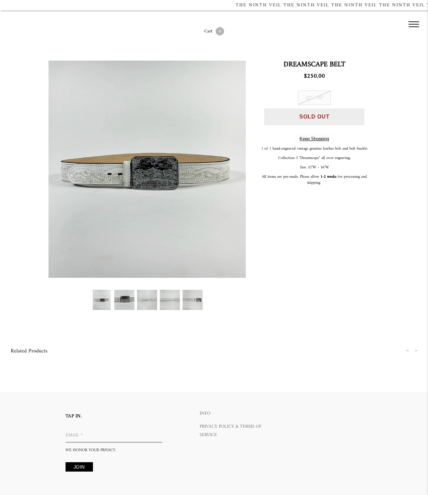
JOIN (79, 467)
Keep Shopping (314, 138)
